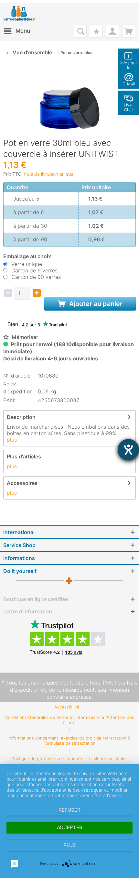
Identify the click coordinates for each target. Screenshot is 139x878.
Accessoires (22, 483)
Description (21, 417)
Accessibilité (67, 706)
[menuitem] (16, 31)
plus (12, 439)
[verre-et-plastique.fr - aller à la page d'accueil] (24, 13)
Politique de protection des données (49, 758)
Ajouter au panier (95, 304)
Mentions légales (110, 758)
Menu (23, 30)
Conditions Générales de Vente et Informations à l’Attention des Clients (69, 720)
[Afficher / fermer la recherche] (80, 31)
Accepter (69, 827)
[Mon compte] (112, 31)
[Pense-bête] (96, 31)
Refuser (69, 810)
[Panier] (128, 31)
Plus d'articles (24, 456)
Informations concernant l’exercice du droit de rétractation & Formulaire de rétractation (69, 740)
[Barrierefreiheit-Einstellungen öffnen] (128, 449)
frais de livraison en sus (48, 174)
